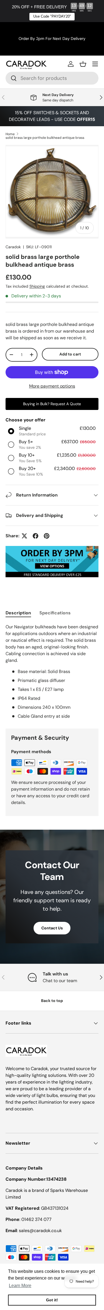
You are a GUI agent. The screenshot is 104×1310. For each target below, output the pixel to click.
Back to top (52, 1000)
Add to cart (70, 354)
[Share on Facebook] (35, 535)
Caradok (13, 246)
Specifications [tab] (55, 613)
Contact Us (52, 927)
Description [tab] (18, 613)
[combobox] (52, 78)
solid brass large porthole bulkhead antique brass (45, 137)
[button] (83, 64)
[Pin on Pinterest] (46, 535)
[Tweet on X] (24, 535)
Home (10, 134)
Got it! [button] (52, 1300)
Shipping (37, 286)
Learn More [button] (20, 1285)
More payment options (52, 386)
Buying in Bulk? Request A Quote (52, 403)
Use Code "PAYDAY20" (52, 16)
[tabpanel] (52, 672)
